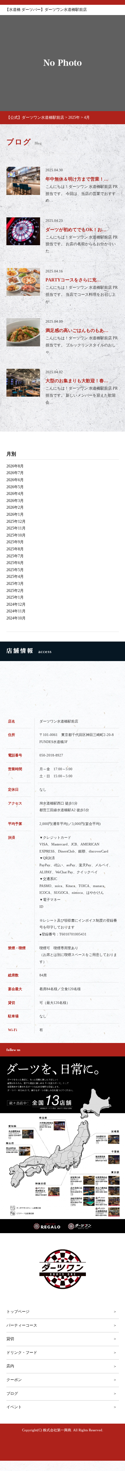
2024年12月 (16, 604)
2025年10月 (16, 535)
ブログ (12, 1393)
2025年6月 (15, 563)
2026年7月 (15, 473)
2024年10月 (16, 618)
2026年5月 (15, 487)
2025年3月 (15, 583)
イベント (14, 1407)
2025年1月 (15, 597)
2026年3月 (15, 500)
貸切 (10, 1339)
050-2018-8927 (51, 755)
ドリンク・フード (21, 1352)
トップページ (17, 1311)
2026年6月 (15, 480)
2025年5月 (15, 570)
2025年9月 (15, 542)
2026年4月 (15, 493)
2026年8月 (15, 466)
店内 (10, 1366)
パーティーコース (21, 1325)
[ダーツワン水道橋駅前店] (62, 1269)
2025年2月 (15, 590)
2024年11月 (16, 611)
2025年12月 (16, 521)
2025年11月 (16, 528)
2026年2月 (15, 507)
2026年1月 (15, 514)
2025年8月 (15, 549)
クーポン (14, 1380)
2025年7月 (15, 556)
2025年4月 (15, 576)
